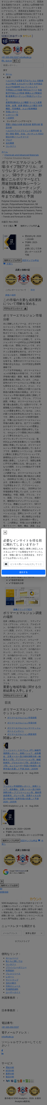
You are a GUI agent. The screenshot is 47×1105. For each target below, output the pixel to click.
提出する (23, 572)
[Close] (5, 532)
